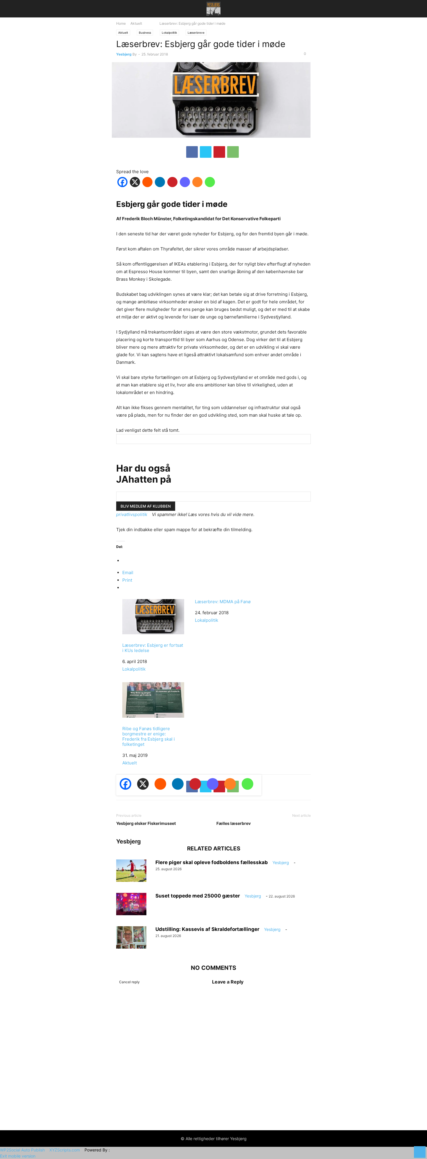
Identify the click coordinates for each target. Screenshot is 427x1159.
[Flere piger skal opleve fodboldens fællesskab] (131, 870)
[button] (125, 8)
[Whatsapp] (210, 183)
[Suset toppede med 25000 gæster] (131, 904)
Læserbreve (196, 32)
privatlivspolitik (131, 514)
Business (145, 32)
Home (121, 23)
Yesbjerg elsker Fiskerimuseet (146, 823)
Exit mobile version (17, 1155)
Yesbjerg (124, 54)
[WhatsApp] (233, 152)
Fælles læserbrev (233, 823)
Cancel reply (129, 982)
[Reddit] (147, 183)
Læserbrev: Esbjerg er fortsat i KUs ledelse (152, 647)
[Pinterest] (219, 152)
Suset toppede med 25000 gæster (197, 896)
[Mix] (197, 183)
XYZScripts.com (64, 1149)
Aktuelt (136, 23)
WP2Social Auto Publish (22, 1149)
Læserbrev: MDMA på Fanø (223, 601)
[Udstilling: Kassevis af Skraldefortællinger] (131, 937)
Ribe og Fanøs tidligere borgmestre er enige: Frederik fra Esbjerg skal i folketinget (148, 736)
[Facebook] (192, 152)
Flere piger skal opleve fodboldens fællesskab (211, 862)
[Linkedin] (160, 183)
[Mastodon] (185, 183)
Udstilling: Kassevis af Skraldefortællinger (207, 929)
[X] (205, 152)
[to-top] (420, 1149)
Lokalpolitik (169, 32)
